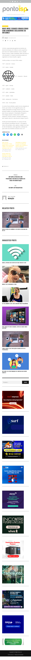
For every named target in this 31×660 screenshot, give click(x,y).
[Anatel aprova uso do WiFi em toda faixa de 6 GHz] (13, 252)
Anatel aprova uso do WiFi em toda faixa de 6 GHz (14, 262)
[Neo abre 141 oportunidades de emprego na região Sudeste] (13, 361)
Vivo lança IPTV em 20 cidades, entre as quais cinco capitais (14, 327)
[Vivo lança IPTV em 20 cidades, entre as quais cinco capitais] (13, 316)
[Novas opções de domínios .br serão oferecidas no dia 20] (13, 220)
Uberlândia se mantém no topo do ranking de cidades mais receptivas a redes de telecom (21, 144)
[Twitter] (15, 1)
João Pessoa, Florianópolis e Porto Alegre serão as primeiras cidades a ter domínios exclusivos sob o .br (8, 145)
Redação (6, 38)
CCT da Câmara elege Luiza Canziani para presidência (15, 303)
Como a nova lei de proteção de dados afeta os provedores (13, 349)
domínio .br (6, 166)
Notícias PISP (5, 26)
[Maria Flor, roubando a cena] (13, 274)
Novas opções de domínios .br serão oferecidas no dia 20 (7, 155)
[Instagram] (12, 1)
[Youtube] (17, 1)
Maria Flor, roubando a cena (9, 284)
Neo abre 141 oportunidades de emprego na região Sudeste (14, 372)
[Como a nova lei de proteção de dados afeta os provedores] (13, 339)
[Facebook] (10, 1)
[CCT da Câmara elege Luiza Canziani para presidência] (13, 295)
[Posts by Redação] (3, 38)
